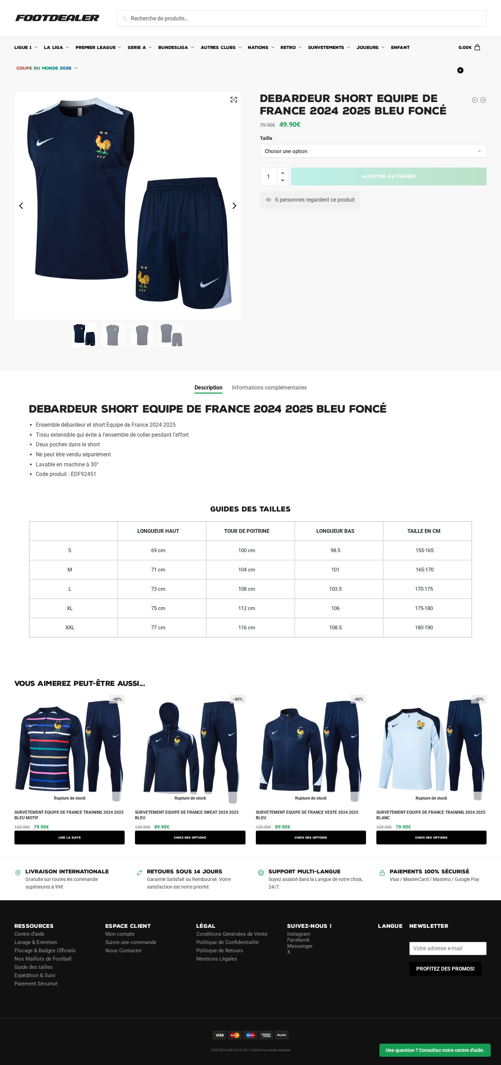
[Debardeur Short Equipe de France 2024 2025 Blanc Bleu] (483, 100)
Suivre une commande (130, 942)
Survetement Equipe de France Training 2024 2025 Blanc (431, 815)
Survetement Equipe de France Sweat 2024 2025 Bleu (187, 815)
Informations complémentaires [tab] (269, 387)
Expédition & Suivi (34, 975)
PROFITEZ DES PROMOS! (445, 969)
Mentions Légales (216, 959)
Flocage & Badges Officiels (45, 950)
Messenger (300, 946)
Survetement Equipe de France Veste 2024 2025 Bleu (307, 815)
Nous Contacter (123, 950)
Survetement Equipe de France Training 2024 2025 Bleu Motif (69, 815)
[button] (283, 173)
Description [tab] (208, 387)
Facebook (298, 940)
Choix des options (190, 837)
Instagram (298, 934)
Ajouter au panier (389, 176)
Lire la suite (70, 837)
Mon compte (120, 934)
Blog (19, 992)
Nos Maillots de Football (43, 959)
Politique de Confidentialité (227, 942)
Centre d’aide (29, 934)
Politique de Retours (219, 950)
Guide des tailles (33, 967)
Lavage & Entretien (35, 942)
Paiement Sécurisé (36, 984)
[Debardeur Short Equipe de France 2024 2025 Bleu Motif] (474, 100)
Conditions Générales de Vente (232, 934)
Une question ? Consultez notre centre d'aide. (435, 1050)
